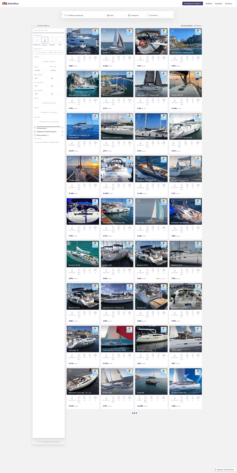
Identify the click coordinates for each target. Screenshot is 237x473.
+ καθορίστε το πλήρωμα (48, 112)
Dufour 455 (107, 265)
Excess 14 (106, 52)
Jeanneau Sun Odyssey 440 (80, 52)
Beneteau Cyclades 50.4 (181, 307)
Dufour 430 (175, 350)
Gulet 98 (140, 393)
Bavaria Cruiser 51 (110, 180)
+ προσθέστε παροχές (48, 103)
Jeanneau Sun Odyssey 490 (182, 52)
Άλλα (60, 44)
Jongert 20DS (74, 180)
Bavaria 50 (107, 95)
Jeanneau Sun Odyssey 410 (79, 95)
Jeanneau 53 (74, 350)
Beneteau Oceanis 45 (77, 222)
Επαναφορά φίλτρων (50, 442)
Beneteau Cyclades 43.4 (112, 137)
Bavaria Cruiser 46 (144, 350)
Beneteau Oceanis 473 (146, 137)
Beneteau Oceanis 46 (179, 222)
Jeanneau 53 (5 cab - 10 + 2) (80, 393)
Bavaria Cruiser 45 (178, 393)
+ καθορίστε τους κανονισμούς (48, 122)
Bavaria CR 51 (176, 265)
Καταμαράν (52, 44)
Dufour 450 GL (177, 95)
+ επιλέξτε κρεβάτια (48, 61)
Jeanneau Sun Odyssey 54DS (114, 350)
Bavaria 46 (141, 307)
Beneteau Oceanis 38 (179, 180)
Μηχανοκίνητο (36, 44)
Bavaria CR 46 (74, 265)
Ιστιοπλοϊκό (45, 45)
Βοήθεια (209, 3)
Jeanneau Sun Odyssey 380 (148, 95)
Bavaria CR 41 (142, 265)
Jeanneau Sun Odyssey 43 (113, 307)
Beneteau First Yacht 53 (146, 180)
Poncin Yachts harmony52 (181, 137)
